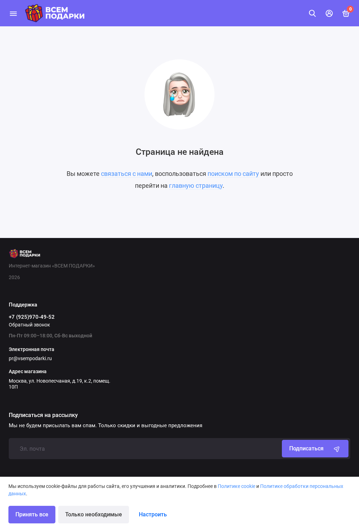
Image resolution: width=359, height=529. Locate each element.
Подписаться (306, 448)
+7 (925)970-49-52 (32, 317)
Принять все (31, 514)
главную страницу (196, 185)
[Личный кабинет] (329, 13)
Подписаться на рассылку (43, 415)
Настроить (153, 514)
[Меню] (13, 13)
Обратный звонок (29, 325)
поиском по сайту (233, 173)
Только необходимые (93, 514)
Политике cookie (236, 486)
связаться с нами (126, 173)
